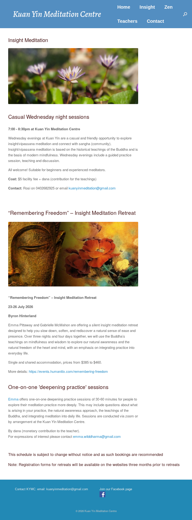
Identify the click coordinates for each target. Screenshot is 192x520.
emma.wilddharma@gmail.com (97, 436)
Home (123, 7)
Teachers (127, 21)
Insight (147, 7)
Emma (13, 399)
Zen (168, 7)
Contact (155, 21)
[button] (185, 14)
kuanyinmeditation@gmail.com (92, 187)
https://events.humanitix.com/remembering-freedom (68, 371)
